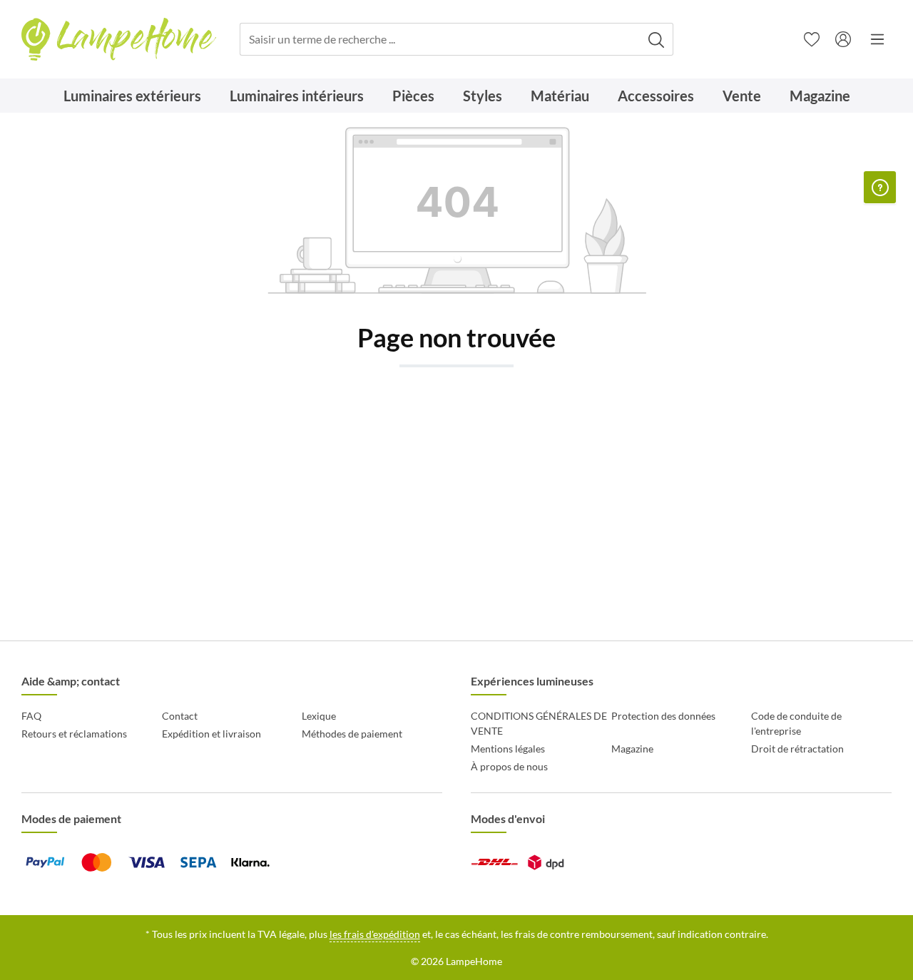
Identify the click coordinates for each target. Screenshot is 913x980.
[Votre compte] (843, 39)
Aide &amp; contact (70, 681)
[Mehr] (877, 39)
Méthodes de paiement (352, 734)
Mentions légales (508, 748)
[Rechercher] (656, 39)
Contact (180, 716)
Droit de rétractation (797, 748)
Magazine (632, 748)
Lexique (319, 716)
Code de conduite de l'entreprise (796, 723)
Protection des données (663, 716)
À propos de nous (509, 766)
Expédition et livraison (211, 734)
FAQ (31, 716)
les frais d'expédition (375, 934)
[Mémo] (811, 39)
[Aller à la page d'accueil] (118, 39)
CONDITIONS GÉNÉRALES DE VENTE (539, 723)
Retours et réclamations (74, 734)
